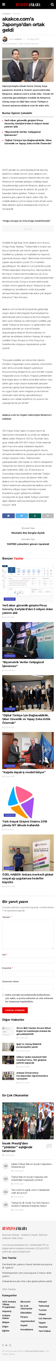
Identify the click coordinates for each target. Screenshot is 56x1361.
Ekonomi (9, 868)
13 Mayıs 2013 (33, 39)
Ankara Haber (6, 1317)
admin (18, 39)
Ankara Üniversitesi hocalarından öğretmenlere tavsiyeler (32, 1076)
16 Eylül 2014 (23, 1083)
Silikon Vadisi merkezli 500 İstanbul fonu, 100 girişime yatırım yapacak (31, 1060)
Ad (4, 954)
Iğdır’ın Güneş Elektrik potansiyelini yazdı (28, 1045)
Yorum (7, 917)
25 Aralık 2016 (24, 1051)
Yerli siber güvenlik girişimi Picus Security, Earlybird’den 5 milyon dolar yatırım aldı (26, 123)
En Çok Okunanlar (26, 1307)
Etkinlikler (26, 1312)
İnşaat (23, 1325)
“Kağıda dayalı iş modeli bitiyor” (24, 772)
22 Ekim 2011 (23, 1038)
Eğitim (5, 1330)
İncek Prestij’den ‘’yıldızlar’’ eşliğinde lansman (17, 1147)
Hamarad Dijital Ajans (34, 1351)
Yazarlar (43, 1327)
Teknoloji (16, 13)
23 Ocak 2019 (9, 777)
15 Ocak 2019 (9, 830)
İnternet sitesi (10, 981)
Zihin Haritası (9, 1289)
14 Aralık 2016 (23, 1067)
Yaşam (42, 1322)
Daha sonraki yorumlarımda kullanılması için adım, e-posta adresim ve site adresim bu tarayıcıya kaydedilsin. (29, 998)
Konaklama (26, 1329)
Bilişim (5, 1322)
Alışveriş (6, 1311)
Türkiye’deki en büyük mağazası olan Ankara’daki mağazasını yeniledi (29, 1178)
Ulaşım (42, 1314)
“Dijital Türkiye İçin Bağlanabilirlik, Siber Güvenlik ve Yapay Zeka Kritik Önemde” (26, 719)
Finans (24, 1317)
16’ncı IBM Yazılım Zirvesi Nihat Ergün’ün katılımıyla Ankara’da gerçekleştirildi (33, 1031)
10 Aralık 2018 (9, 886)
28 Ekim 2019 (9, 617)
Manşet (43, 1301)
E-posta (7, 968)
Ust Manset (45, 1318)
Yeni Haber (45, 1331)
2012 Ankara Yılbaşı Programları (9, 1304)
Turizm (43, 1310)
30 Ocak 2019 (9, 727)
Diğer (5, 1326)
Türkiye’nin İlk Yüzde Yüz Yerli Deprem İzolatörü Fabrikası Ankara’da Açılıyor (30, 1204)
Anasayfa (6, 13)
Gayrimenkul (27, 1321)
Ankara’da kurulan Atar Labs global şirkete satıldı (27, 1281)
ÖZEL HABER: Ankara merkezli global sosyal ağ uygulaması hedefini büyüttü (27, 878)
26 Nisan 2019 (9, 670)
